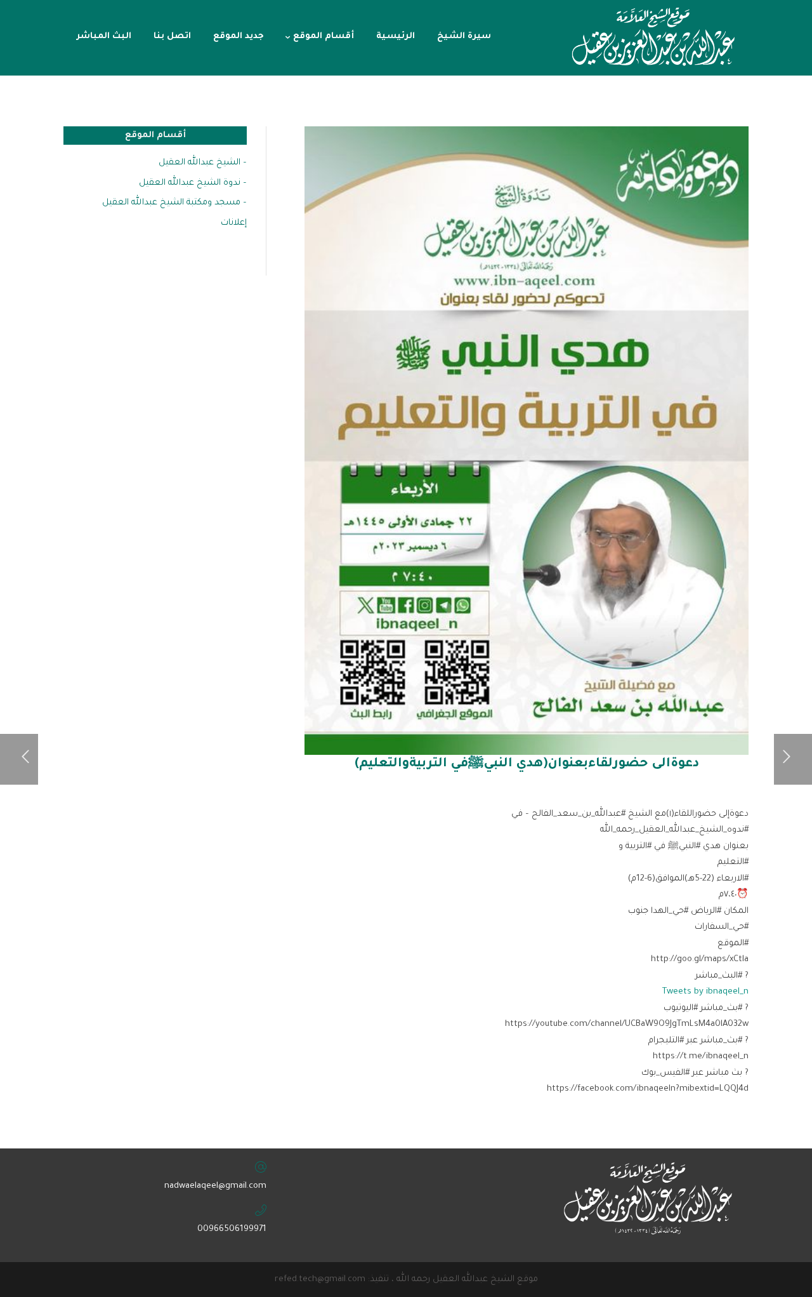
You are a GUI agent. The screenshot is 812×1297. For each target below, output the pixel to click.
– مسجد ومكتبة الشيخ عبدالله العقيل (174, 203)
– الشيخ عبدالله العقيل (203, 163)
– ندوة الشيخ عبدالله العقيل (193, 183)
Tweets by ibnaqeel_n (705, 992)
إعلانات (234, 223)
